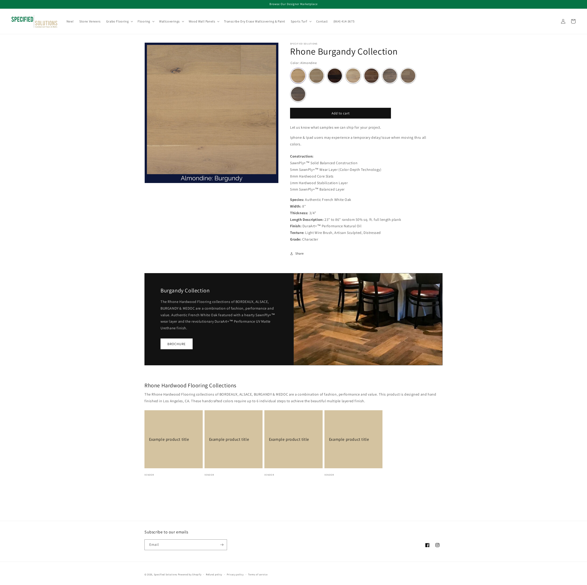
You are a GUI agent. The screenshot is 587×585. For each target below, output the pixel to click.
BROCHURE (176, 344)
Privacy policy (235, 574)
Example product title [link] (169, 439)
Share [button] (299, 253)
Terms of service (257, 574)
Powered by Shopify (190, 574)
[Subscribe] (222, 544)
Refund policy (214, 574)
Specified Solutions (165, 574)
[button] (119, 21)
